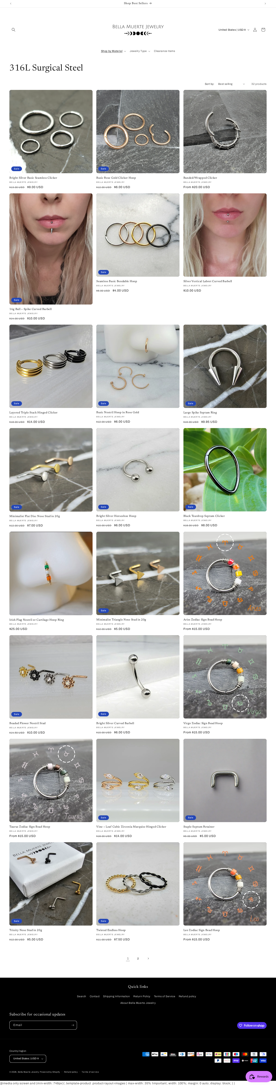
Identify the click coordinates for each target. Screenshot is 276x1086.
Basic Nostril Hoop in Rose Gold (117, 412)
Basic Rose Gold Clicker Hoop (116, 178)
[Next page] (148, 958)
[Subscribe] (73, 1025)
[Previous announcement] (11, 3)
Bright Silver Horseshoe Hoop (116, 516)
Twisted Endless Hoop (111, 930)
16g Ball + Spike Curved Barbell (30, 309)
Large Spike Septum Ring (200, 412)
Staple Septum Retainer (199, 827)
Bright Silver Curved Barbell (115, 723)
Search (81, 996)
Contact (95, 996)
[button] (13, 30)
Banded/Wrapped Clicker (200, 178)
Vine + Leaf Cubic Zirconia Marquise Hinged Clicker (131, 827)
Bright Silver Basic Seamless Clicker (33, 178)
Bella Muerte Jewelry (28, 1072)
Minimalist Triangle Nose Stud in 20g (121, 619)
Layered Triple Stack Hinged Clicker (33, 412)
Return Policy (141, 996)
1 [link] (128, 958)
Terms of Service (164, 996)
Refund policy (187, 996)
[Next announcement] (265, 3)
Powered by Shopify (50, 1072)
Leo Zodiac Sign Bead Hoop (201, 930)
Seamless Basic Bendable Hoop (116, 281)
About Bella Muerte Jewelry (138, 1003)
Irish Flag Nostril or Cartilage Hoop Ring (36, 620)
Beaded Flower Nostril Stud (27, 723)
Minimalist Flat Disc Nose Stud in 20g (34, 516)
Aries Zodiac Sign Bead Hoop (202, 619)
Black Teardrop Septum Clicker (204, 516)
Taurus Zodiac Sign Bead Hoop (29, 827)
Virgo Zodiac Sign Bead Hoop (203, 723)
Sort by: (209, 84)
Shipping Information (116, 996)
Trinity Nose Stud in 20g (25, 930)
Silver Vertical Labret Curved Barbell (207, 281)
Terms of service (90, 1072)
